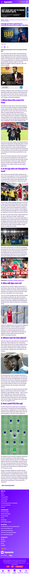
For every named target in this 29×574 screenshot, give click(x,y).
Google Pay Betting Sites (7, 530)
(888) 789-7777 (16, 15)
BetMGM (3, 541)
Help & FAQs (4, 501)
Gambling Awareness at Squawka (9, 503)
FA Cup (2, 517)
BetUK (2, 543)
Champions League (5, 513)
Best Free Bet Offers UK (6, 528)
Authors (3, 495)
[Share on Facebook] (5, 47)
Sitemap (3, 507)
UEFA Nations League (6, 522)
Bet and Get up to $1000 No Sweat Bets (13, 11)
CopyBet (3, 545)
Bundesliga (3, 520)
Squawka (2, 19)
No (12, 566)
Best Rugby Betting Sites (7, 534)
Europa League (4, 515)
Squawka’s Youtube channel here (16, 280)
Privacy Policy (4, 497)
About (2, 493)
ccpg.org (4, 16)
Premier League (5, 511)
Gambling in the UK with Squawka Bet (10, 526)
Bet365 (2, 539)
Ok (8, 566)
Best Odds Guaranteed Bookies (8, 532)
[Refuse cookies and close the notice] (27, 563)
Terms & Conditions (6, 505)
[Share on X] (8, 47)
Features (6, 19)
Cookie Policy (4, 499)
